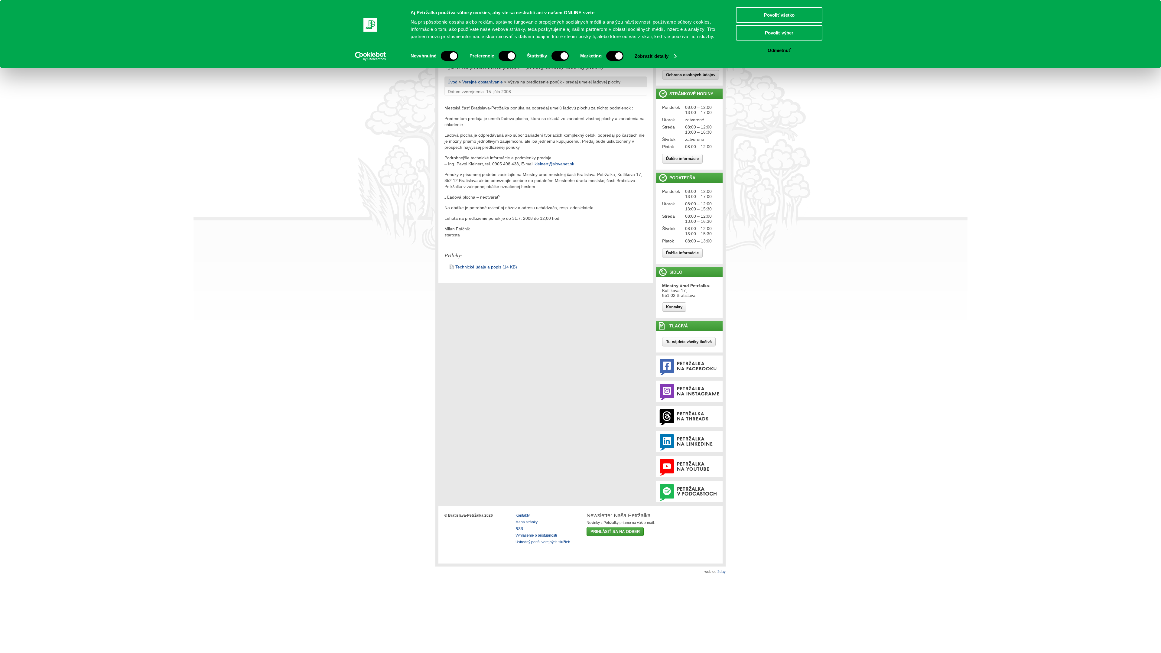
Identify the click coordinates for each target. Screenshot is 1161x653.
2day (721, 572)
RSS (519, 529)
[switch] (507, 56)
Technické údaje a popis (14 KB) (486, 267)
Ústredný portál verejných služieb (542, 542)
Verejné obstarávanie (482, 82)
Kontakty (674, 307)
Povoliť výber (779, 32)
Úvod (452, 82)
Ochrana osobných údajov (690, 75)
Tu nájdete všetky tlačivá (689, 341)
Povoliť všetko (779, 15)
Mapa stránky (526, 522)
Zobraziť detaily (651, 56)
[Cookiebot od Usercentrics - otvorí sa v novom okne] (370, 56)
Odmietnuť (779, 50)
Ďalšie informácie (682, 158)
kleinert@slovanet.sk (554, 163)
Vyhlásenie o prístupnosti (536, 535)
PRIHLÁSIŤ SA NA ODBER (615, 531)
